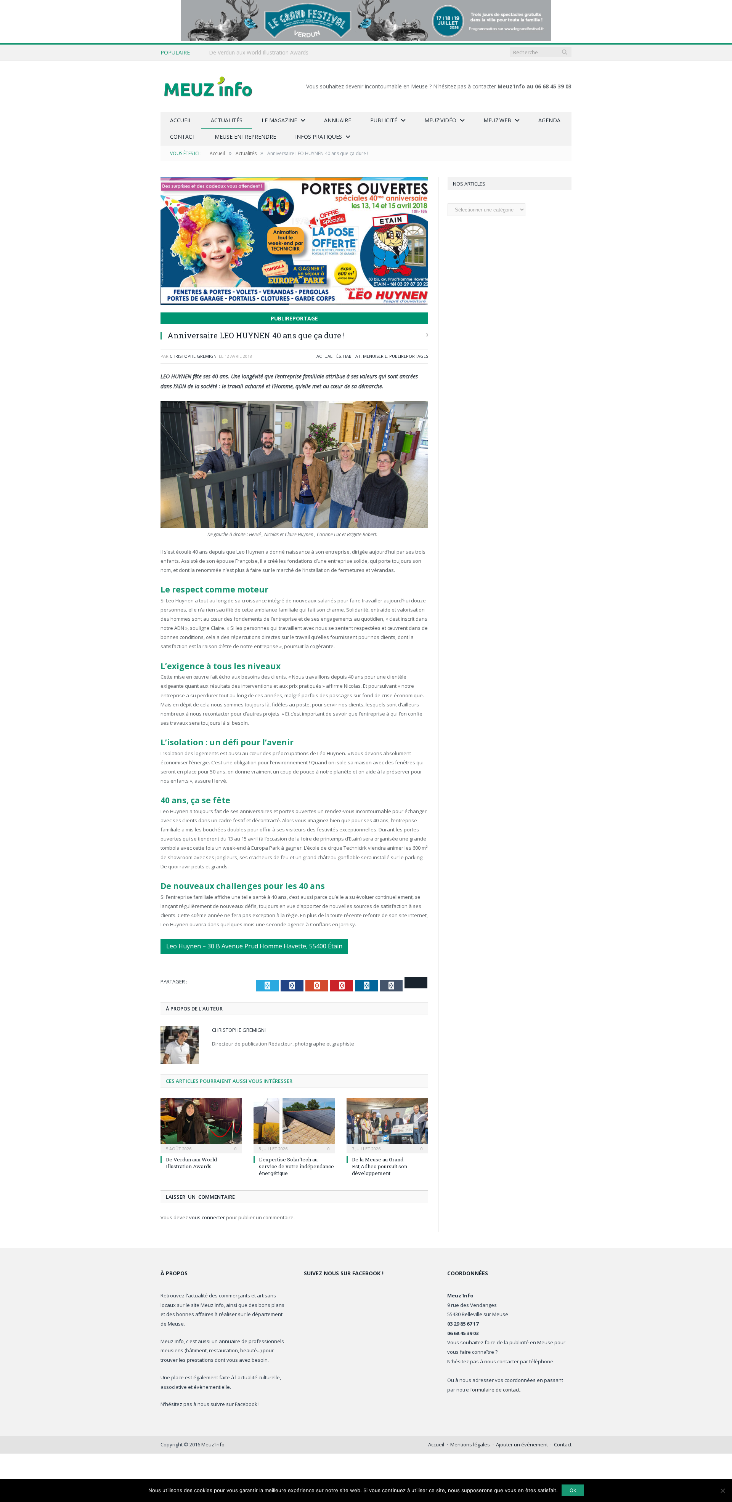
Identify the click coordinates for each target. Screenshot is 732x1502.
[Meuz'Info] (208, 86)
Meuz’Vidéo (440, 120)
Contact (183, 136)
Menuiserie (375, 356)
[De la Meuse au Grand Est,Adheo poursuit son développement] (387, 1124)
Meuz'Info (213, 1444)
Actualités (226, 120)
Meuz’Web (497, 120)
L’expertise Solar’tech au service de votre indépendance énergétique (296, 1166)
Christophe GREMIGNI (194, 356)
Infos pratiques (318, 136)
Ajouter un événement (522, 1444)
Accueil (181, 120)
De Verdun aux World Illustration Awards (258, 52)
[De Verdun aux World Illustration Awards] (201, 1124)
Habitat (352, 356)
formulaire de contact (495, 1389)
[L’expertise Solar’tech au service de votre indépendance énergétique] (294, 1124)
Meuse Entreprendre (245, 136)
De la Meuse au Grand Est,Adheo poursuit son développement (379, 1166)
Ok (573, 1490)
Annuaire (337, 120)
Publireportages (408, 356)
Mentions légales (470, 1444)
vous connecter (207, 1217)
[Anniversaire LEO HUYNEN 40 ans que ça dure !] (294, 242)
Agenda (549, 120)
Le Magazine (279, 120)
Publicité (383, 120)
